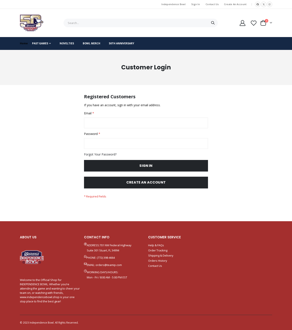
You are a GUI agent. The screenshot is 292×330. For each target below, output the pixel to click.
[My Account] (242, 23)
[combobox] (140, 23)
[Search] (212, 23)
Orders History (157, 261)
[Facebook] (257, 4)
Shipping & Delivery (160, 255)
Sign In (195, 4)
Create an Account (235, 4)
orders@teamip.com (109, 265)
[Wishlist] (253, 23)
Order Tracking (157, 250)
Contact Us (212, 4)
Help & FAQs (156, 245)
